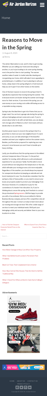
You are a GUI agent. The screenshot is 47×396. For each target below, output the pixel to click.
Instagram (25, 387)
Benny (7, 56)
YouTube (29, 387)
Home (12, 381)
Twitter (21, 387)
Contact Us (32, 381)
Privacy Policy (23, 384)
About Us (21, 381)
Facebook (17, 387)
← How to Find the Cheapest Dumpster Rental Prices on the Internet (10, 227)
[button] (43, 6)
